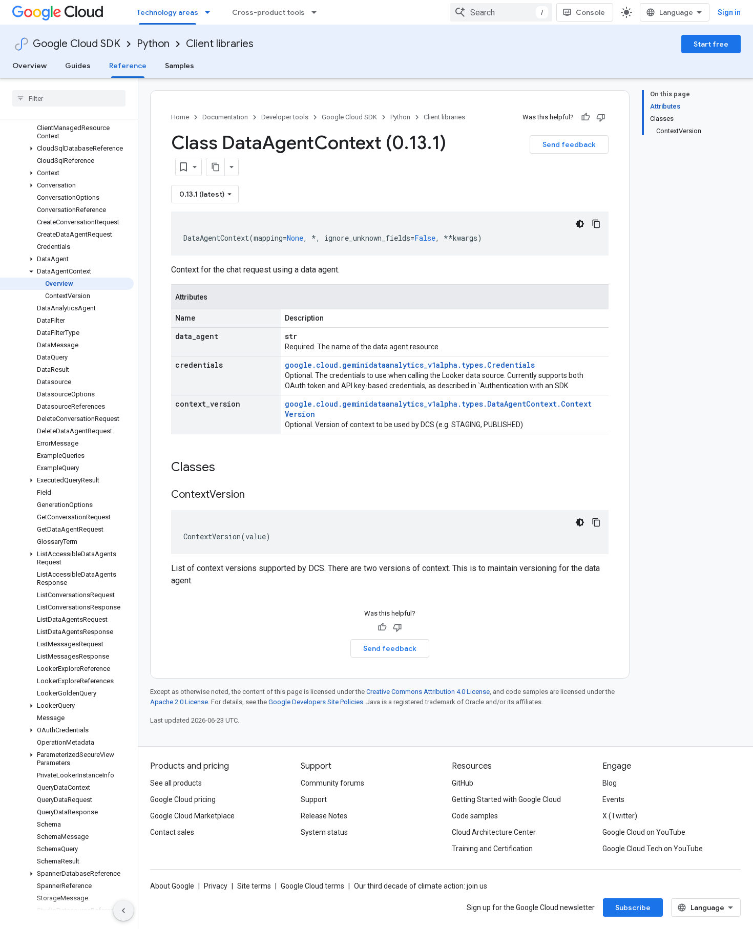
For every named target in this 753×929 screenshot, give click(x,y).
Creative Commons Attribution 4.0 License (428, 691)
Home (180, 117)
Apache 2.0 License (179, 702)
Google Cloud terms (312, 886)
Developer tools (284, 117)
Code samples (475, 816)
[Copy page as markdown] (215, 167)
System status (324, 832)
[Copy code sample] (596, 224)
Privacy (215, 886)
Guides (78, 65)
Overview (29, 65)
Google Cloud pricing (183, 799)
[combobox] (501, 12)
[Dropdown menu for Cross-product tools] (317, 12)
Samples (179, 65)
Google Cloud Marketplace (192, 816)
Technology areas (167, 12)
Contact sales (172, 832)
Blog (609, 783)
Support (314, 799)
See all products (176, 783)
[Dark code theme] (580, 224)
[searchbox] (69, 98)
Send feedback (569, 144)
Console (590, 12)
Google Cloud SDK (76, 43)
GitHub (462, 783)
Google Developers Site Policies (315, 702)
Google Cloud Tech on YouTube (652, 848)
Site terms (254, 886)
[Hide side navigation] (123, 910)
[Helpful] (585, 117)
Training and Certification (492, 848)
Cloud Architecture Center (494, 832)
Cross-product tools (268, 12)
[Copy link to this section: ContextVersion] (255, 495)
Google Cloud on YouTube (643, 832)
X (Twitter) (619, 816)
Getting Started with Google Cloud (506, 799)
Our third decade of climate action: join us (420, 886)
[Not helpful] (601, 117)
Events (613, 799)
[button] (67, 148)
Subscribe (633, 907)
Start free (711, 44)
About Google (172, 886)
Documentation (225, 117)
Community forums (332, 783)
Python (153, 43)
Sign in (729, 12)
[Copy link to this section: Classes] (228, 468)
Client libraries (220, 43)
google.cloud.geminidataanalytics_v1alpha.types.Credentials (410, 365)
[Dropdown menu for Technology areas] (210, 12)
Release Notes (324, 816)
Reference (128, 65)
